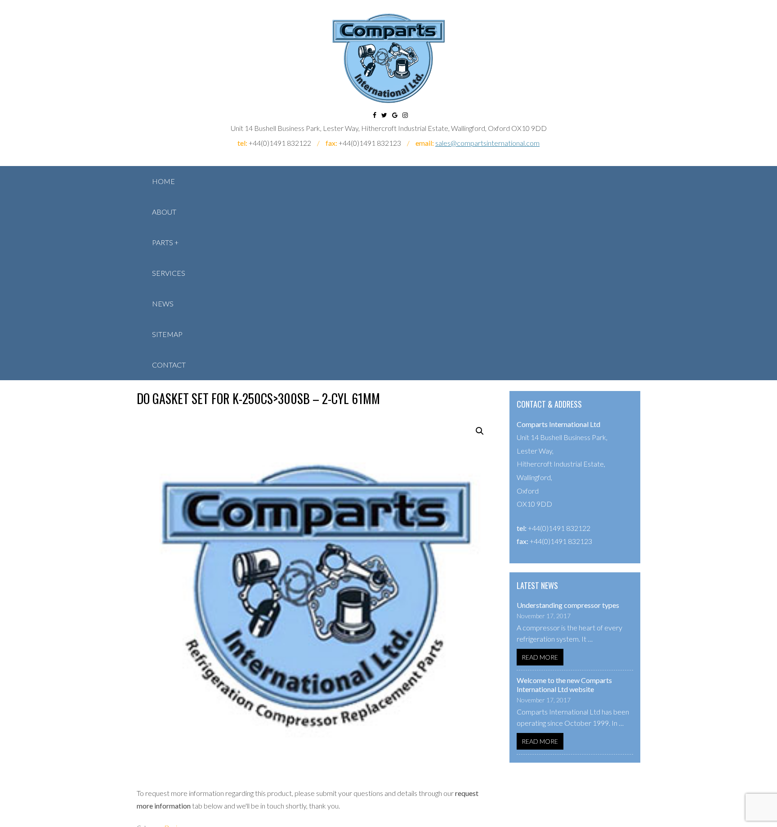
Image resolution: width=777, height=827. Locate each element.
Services (168, 273)
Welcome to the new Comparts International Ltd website (564, 684)
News (163, 303)
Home (163, 181)
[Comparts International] (388, 58)
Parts (162, 242)
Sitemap (167, 334)
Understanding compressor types (568, 605)
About (164, 211)
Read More (540, 657)
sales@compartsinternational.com (487, 143)
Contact (169, 364)
